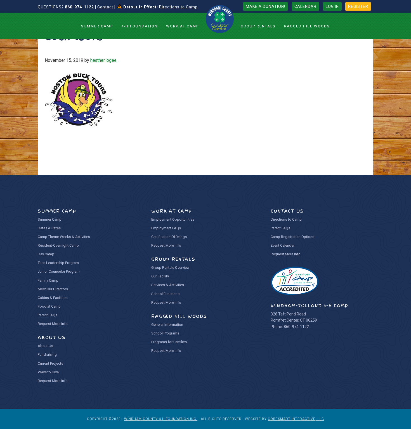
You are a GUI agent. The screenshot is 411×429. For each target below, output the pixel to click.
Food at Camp (49, 306)
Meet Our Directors (53, 289)
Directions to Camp (178, 7)
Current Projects (50, 363)
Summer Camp (50, 219)
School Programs (165, 333)
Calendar (305, 6)
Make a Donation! (265, 6)
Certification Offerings (169, 237)
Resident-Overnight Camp (58, 245)
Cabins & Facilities (52, 298)
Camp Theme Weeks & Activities (64, 237)
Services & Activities (167, 285)
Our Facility (160, 276)
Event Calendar (282, 245)
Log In (332, 6)
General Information (167, 324)
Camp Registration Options (292, 237)
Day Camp (46, 254)
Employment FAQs (166, 228)
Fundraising (47, 354)
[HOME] (220, 19)
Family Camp (48, 280)
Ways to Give (48, 372)
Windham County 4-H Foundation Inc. (160, 419)
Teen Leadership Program (58, 263)
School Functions (165, 294)
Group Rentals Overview (170, 267)
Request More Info (53, 324)
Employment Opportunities (172, 219)
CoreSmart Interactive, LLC (296, 419)
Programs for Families (169, 342)
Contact (105, 7)
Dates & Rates (49, 228)
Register (358, 6)
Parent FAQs (47, 315)
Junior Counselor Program (59, 271)
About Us (45, 346)
